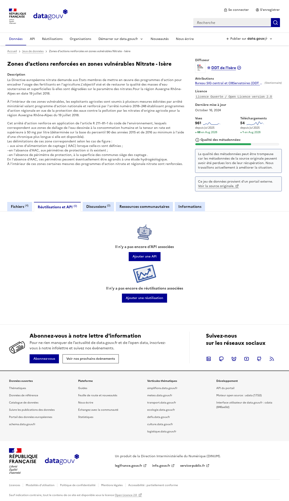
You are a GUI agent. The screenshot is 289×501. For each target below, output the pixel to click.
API (32, 39)
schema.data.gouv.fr (22, 424)
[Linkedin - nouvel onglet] (208, 358)
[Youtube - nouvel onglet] (246, 358)
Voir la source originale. (216, 186)
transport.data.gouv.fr (161, 403)
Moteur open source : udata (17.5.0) (239, 395)
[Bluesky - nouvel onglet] (233, 358)
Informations (189, 206)
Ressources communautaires (144, 206)
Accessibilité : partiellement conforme (153, 485)
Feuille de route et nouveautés (97, 395)
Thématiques (17, 388)
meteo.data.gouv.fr (159, 395)
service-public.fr (192, 465)
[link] (236, 9)
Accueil (12, 51)
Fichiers (19, 206)
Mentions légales (112, 485)
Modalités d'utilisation (40, 485)
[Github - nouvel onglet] (259, 358)
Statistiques (85, 417)
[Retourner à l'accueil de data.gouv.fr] (50, 16)
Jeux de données (33, 51)
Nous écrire (185, 39)
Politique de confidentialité (78, 485)
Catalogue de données (23, 403)
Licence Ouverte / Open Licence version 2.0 (234, 96)
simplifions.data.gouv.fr (162, 388)
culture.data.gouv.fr (160, 424)
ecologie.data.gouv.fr (161, 410)
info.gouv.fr (161, 465)
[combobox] (236, 22)
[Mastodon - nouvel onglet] (221, 358)
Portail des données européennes (30, 417)
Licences (14, 485)
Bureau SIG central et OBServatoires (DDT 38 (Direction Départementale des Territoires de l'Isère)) (229, 83)
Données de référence (23, 395)
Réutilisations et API (57, 207)
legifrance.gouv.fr (128, 465)
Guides (82, 388)
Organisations (80, 39)
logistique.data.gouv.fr (161, 431)
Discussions (98, 206)
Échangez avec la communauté (98, 410)
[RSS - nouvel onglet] (271, 358)
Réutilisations (52, 39)
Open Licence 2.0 (126, 495)
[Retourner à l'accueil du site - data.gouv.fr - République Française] (62, 461)
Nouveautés (160, 39)
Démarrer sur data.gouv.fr (118, 39)
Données (16, 39)
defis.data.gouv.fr (158, 417)
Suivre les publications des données (32, 410)
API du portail (225, 388)
